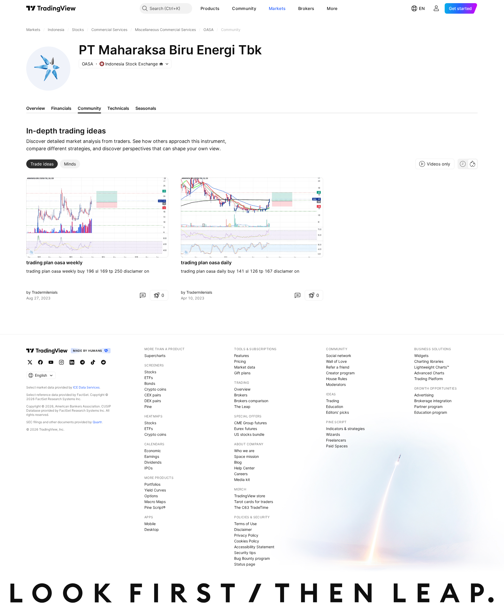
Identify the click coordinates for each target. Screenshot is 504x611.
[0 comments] (142, 295)
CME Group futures (250, 423)
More (332, 8)
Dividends (152, 462)
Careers (241, 474)
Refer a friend (337, 367)
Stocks (150, 372)
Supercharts (154, 355)
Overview (242, 389)
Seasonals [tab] (145, 108)
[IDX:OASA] (31, 252)
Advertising (424, 395)
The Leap (242, 406)
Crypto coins (155, 389)
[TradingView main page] (51, 8)
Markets (277, 8)
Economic (152, 450)
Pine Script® (154, 507)
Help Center (244, 468)
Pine (148, 406)
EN (422, 8)
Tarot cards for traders (253, 501)
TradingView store (249, 496)
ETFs (148, 377)
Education (334, 406)
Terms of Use (245, 523)
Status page (244, 564)
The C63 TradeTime (251, 507)
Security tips (245, 552)
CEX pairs (152, 395)
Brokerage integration (433, 400)
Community (244, 8)
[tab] (42, 163)
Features (241, 355)
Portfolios (152, 484)
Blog (238, 462)
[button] (223, 8)
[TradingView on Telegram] (82, 362)
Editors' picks (337, 412)
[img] (161, 63)
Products (210, 8)
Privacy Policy (246, 535)
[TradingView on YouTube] (51, 362)
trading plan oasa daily (206, 262)
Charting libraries (428, 361)
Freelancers (336, 440)
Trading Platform (428, 378)
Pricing (240, 361)
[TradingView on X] (30, 362)
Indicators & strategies (345, 428)
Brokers (306, 8)
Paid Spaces (337, 446)
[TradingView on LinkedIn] (72, 362)
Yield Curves (155, 490)
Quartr (97, 422)
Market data (244, 367)
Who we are (244, 450)
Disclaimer (243, 529)
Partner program (428, 406)
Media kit (242, 479)
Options (151, 496)
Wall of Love (336, 361)
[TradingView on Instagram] (61, 362)
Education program (430, 412)
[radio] (462, 163)
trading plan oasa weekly (54, 262)
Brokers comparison (251, 400)
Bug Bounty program (252, 558)
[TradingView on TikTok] (93, 362)
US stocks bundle (249, 434)
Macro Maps (155, 501)
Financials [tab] (61, 108)
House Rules (336, 378)
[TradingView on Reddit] (103, 362)
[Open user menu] (436, 8)
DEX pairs (152, 400)
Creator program (340, 373)
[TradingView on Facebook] (40, 362)
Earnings (151, 456)
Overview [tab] (35, 108)
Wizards (333, 434)
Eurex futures (245, 428)
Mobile (150, 523)
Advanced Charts (429, 373)
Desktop (151, 529)
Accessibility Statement (254, 547)
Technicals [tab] (118, 108)
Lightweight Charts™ (431, 367)
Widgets (421, 355)
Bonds (149, 383)
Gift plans (242, 373)
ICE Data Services (86, 387)
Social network (338, 355)
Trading (332, 400)
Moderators (336, 384)
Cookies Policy (246, 541)
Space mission (246, 456)
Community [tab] (89, 108)
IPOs (148, 468)
